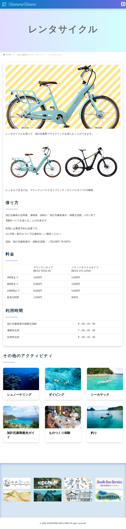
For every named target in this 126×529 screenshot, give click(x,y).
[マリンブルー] (47, 495)
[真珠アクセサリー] (17, 495)
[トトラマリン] (109, 495)
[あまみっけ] (17, 483)
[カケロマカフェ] (78, 495)
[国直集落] (78, 483)
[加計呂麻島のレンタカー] (109, 483)
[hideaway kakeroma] (47, 483)
